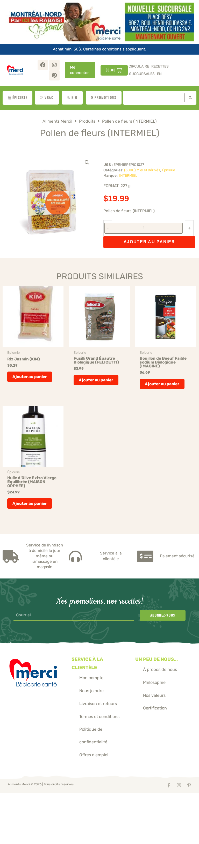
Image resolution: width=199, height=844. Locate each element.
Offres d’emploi (93, 754)
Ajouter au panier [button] (29, 376)
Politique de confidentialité (93, 735)
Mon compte (91, 677)
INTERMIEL (128, 175)
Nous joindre (91, 690)
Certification (155, 708)
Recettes (160, 66)
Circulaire (139, 66)
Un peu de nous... (156, 659)
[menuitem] (159, 74)
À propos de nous (160, 669)
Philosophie (154, 682)
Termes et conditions (99, 716)
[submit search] (189, 97)
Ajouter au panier (149, 242)
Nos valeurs (154, 695)
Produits (87, 121)
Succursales (142, 74)
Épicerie (168, 170)
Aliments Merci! (57, 121)
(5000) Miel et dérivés (142, 170)
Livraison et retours (98, 703)
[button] (87, 162)
